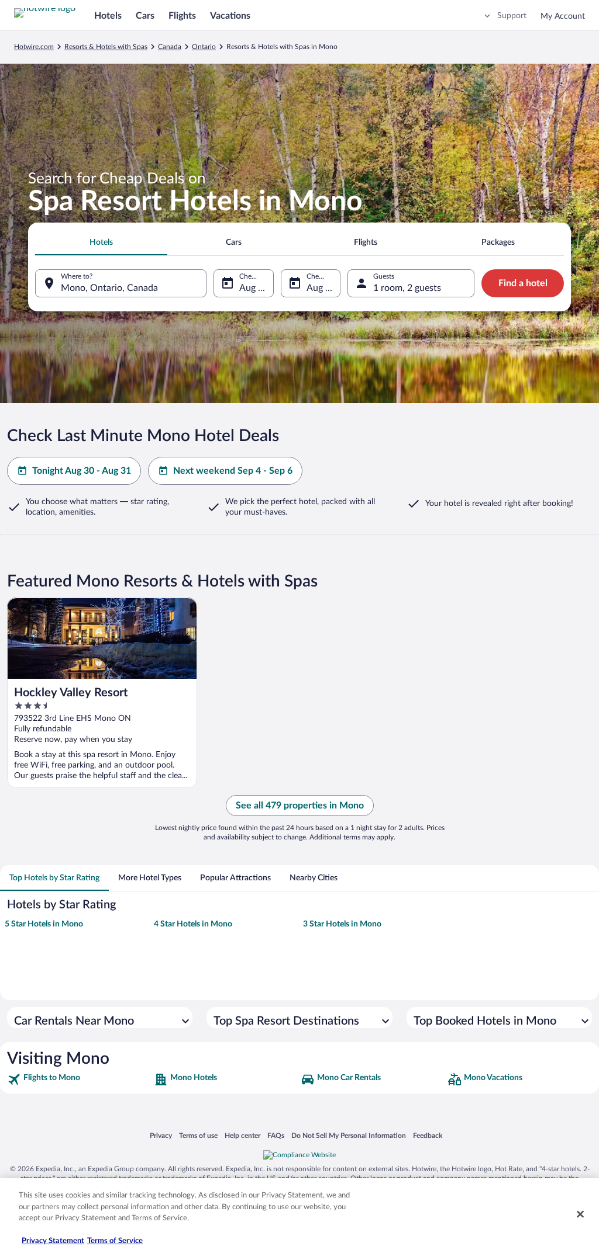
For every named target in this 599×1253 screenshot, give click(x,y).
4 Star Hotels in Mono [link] (193, 924)
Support (511, 16)
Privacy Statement (53, 1241)
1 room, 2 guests (407, 288)
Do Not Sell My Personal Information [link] (348, 1135)
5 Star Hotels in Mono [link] (44, 924)
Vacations (230, 15)
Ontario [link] (204, 46)
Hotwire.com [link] (34, 46)
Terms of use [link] (198, 1135)
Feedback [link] (427, 1135)
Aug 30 (253, 288)
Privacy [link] (161, 1135)
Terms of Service (115, 1241)
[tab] (101, 242)
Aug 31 (321, 288)
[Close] (580, 1214)
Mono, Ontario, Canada (109, 288)
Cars (145, 15)
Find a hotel (523, 283)
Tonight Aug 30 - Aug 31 (81, 470)
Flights (182, 15)
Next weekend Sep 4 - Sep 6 (232, 470)
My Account (563, 16)
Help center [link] (242, 1135)
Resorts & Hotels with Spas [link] (105, 46)
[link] (79, 1079)
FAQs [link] (275, 1135)
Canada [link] (169, 46)
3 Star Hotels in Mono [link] (342, 924)
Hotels (108, 15)
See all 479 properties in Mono (300, 805)
